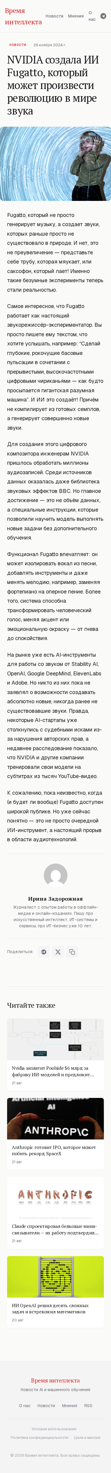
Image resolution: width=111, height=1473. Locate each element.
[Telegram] (103, 16)
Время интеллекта (55, 1380)
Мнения (76, 16)
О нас (92, 16)
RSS (88, 1405)
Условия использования (54, 1428)
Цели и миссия (87, 1437)
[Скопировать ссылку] (72, 952)
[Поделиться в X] (58, 952)
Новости (54, 16)
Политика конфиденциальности (39, 1437)
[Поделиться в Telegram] (44, 952)
